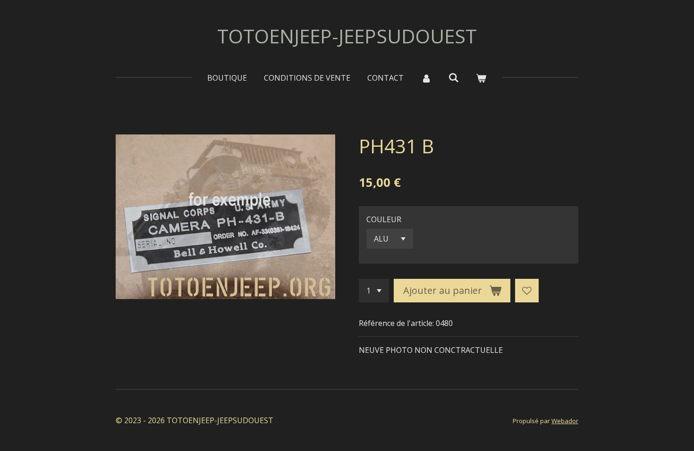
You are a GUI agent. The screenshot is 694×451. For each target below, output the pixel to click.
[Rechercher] (453, 77)
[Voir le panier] (481, 78)
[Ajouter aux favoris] (527, 290)
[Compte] (426, 78)
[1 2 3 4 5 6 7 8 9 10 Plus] (374, 290)
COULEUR (383, 219)
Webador (564, 421)
